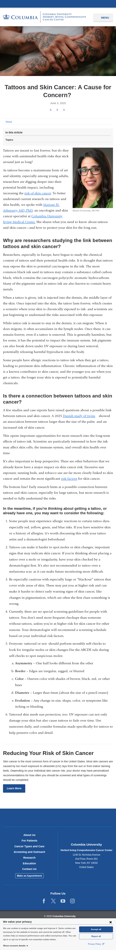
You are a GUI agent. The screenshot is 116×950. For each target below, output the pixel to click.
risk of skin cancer (37, 193)
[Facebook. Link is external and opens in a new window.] (43, 901)
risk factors (69, 479)
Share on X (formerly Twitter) (57, 110)
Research (29, 857)
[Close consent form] (110, 922)
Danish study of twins (80, 416)
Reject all (96, 936)
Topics (9, 140)
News (9, 122)
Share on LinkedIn (64, 110)
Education (29, 863)
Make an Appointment (29, 875)
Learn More (14, 788)
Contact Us (29, 869)
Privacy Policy (95, 944)
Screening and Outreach (29, 851)
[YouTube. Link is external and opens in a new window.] (62, 901)
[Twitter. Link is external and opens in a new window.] (53, 901)
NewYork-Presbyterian (58, 818)
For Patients (29, 840)
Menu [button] (105, 17)
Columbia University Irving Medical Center (58, 4)
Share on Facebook (50, 110)
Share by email (68, 110)
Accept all (96, 929)
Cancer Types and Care (29, 846)
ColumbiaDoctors (94, 817)
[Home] (44, 17)
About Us (29, 835)
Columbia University (64, 916)
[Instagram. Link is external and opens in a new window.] (72, 901)
